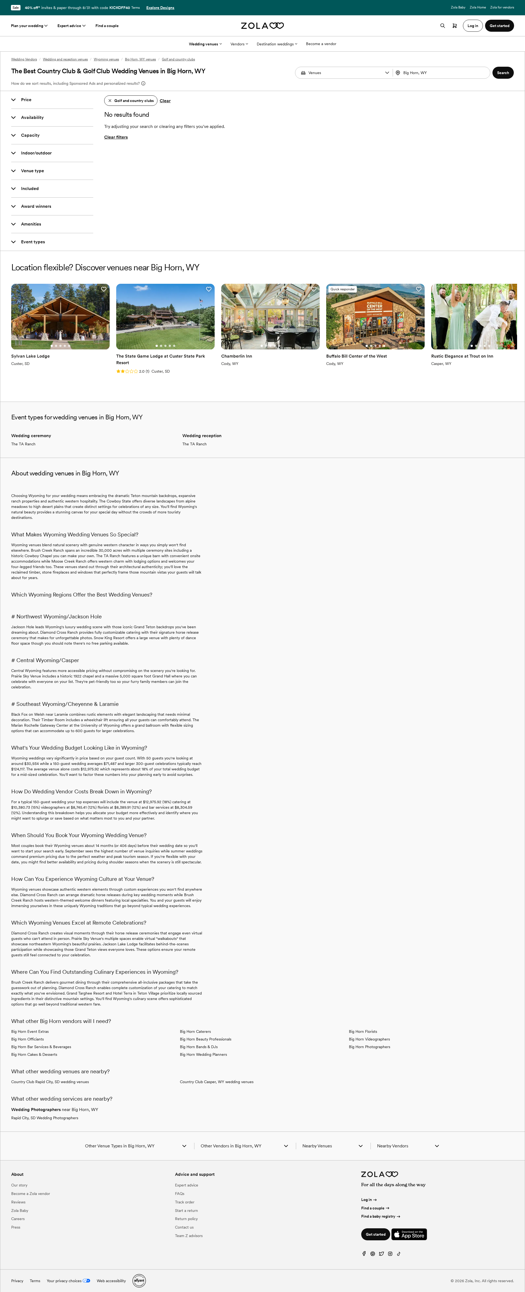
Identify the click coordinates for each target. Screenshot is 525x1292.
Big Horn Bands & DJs (199, 1047)
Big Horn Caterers (195, 1031)
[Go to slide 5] (69, 345)
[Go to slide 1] (51, 345)
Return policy (186, 1219)
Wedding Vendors (24, 59)
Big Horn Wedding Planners (203, 1054)
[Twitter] (381, 1255)
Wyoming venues (106, 59)
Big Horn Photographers (369, 1047)
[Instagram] (390, 1255)
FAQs (179, 1193)
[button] (387, 72)
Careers (18, 1219)
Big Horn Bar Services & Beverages (41, 1047)
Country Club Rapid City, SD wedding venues (50, 1082)
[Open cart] (455, 26)
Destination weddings (275, 44)
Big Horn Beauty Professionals (205, 1039)
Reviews (18, 1202)
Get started (376, 1234)
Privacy (17, 1281)
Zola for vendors (502, 7)
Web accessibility (111, 1281)
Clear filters (116, 137)
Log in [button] (473, 26)
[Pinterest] (372, 1255)
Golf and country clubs (178, 59)
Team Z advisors (189, 1235)
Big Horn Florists (363, 1031)
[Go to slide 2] (56, 345)
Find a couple (107, 26)
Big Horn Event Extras (30, 1031)
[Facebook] (364, 1255)
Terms (135, 8)
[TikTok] (399, 1255)
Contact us (184, 1227)
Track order (184, 1202)
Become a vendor (321, 44)
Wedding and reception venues (65, 59)
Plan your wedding (27, 26)
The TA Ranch (23, 444)
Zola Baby (458, 7)
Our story (19, 1185)
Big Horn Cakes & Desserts (34, 1054)
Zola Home (478, 7)
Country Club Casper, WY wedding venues (216, 1082)
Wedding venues (203, 44)
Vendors (237, 44)
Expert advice (69, 26)
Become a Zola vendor (30, 1193)
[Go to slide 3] (60, 345)
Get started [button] (499, 26)
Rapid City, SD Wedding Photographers (44, 1118)
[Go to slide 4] (65, 345)
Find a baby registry (378, 1216)
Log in (366, 1199)
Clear (165, 100)
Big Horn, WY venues (140, 59)
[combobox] (442, 73)
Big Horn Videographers (369, 1039)
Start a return (186, 1210)
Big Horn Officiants (27, 1039)
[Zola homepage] (262, 25)
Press (15, 1227)
